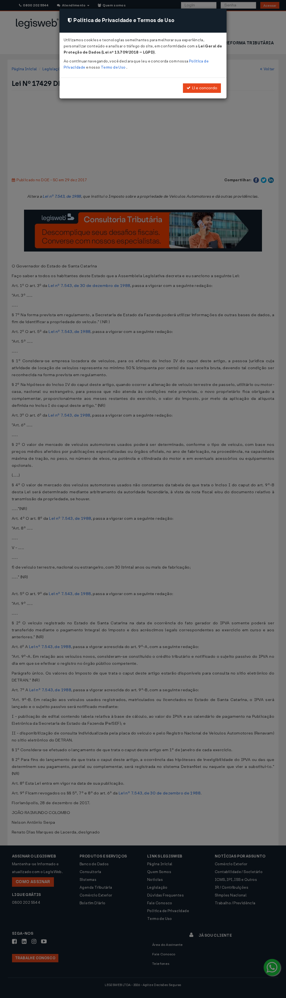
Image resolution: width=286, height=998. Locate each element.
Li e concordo (203, 88)
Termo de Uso (113, 67)
